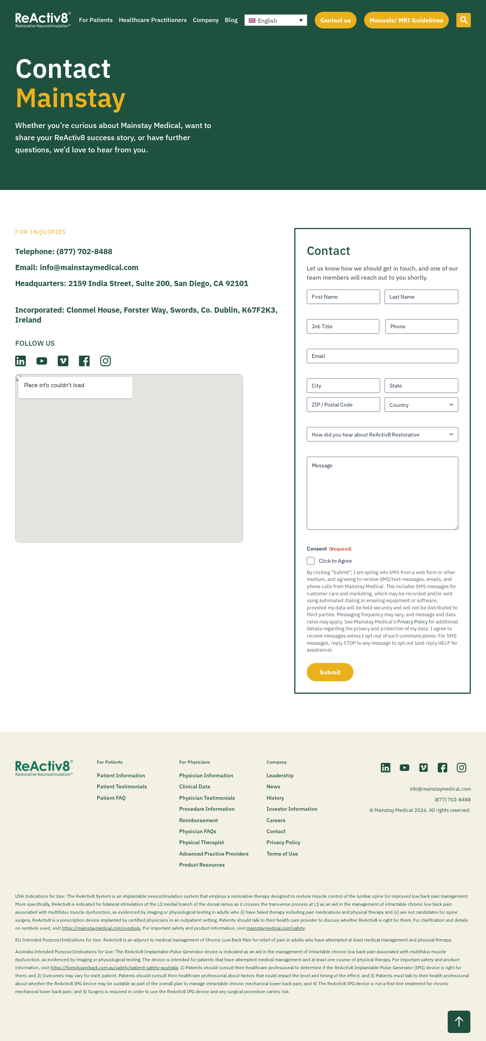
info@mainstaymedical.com (89, 267)
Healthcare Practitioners (153, 20)
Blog (231, 20)
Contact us (335, 20)
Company (206, 20)
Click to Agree (335, 560)
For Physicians (194, 762)
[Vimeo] (423, 767)
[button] (276, 20)
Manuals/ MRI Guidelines (406, 20)
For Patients (96, 20)
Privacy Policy (412, 622)
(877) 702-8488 (84, 251)
